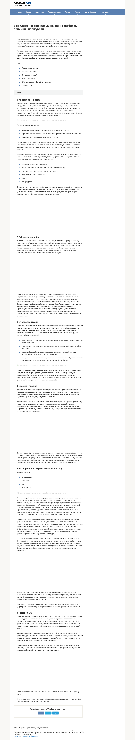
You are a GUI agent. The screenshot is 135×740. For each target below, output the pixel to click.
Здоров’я (19, 12)
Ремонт (68, 12)
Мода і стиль (39, 12)
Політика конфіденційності (30, 736)
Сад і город (105, 12)
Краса (28, 12)
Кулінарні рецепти (90, 12)
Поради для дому (54, 12)
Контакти (17, 736)
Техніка (77, 12)
